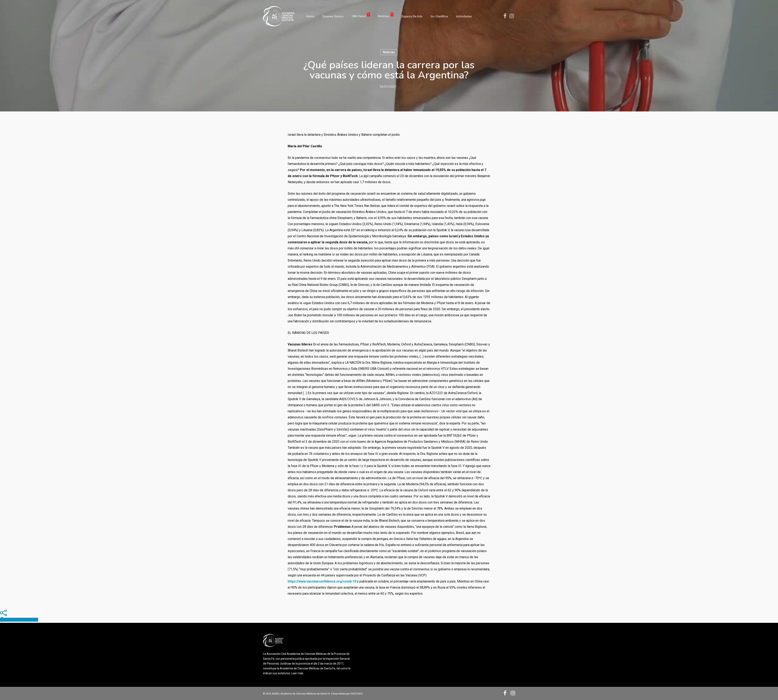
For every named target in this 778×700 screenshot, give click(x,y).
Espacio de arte (412, 16)
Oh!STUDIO (356, 693)
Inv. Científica (439, 16)
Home (310, 16)
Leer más (297, 673)
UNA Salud (360, 16)
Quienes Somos (333, 16)
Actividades (464, 16)
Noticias (385, 16)
